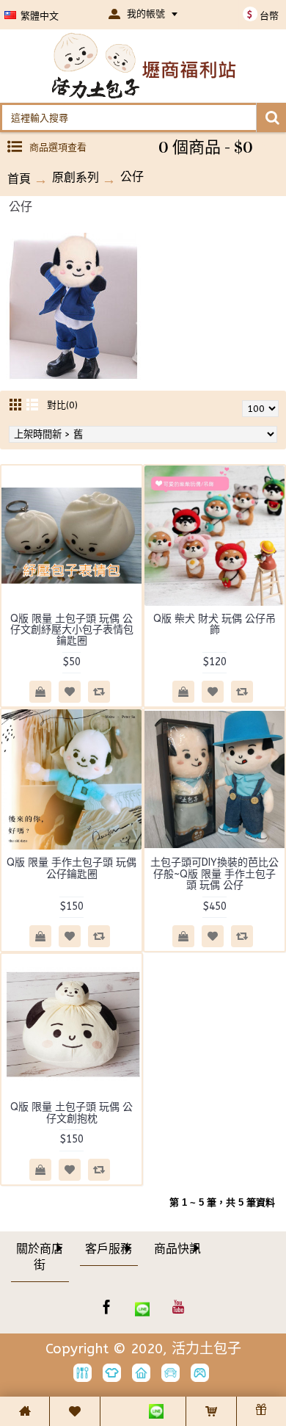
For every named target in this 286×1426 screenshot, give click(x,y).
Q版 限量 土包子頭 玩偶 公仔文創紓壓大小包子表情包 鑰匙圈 (71, 630)
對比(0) (62, 404)
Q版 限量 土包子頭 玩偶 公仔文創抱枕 (71, 1112)
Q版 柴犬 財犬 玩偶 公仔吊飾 (214, 624)
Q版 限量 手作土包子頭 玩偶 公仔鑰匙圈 (71, 868)
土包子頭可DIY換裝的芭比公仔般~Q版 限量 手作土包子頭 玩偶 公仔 (214, 873)
